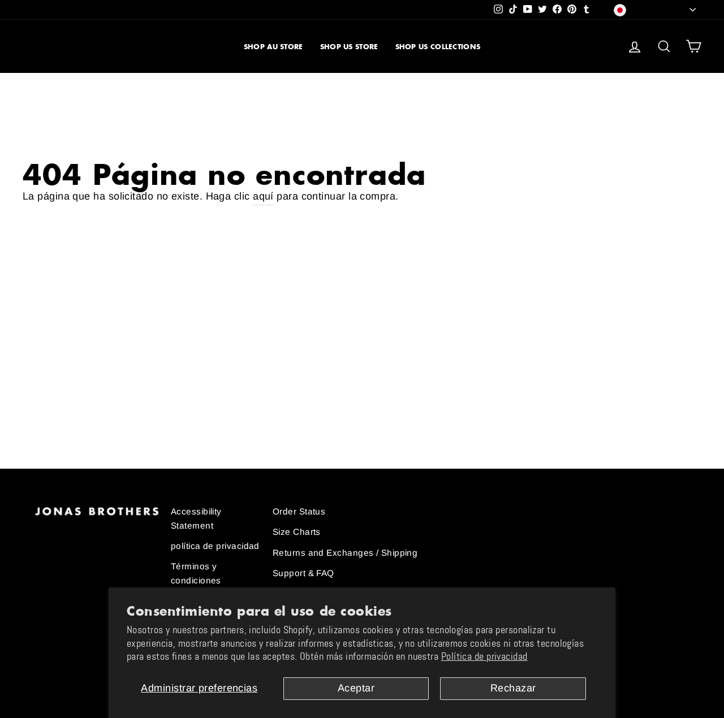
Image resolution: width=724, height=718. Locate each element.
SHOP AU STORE (273, 46)
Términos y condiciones (196, 573)
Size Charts (297, 532)
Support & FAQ (303, 573)
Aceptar (356, 688)
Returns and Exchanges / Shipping (345, 552)
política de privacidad (215, 546)
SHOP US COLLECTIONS (438, 46)
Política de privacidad (484, 656)
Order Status (299, 511)
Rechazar (513, 688)
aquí (263, 196)
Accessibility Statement (196, 518)
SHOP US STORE (349, 46)
